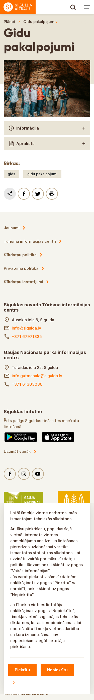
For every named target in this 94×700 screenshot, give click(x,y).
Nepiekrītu (57, 669)
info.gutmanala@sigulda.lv (37, 375)
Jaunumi (12, 227)
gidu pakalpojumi (42, 174)
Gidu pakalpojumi (39, 21)
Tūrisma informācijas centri (30, 241)
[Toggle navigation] (87, 7)
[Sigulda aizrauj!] (40, 7)
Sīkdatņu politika (20, 254)
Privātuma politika (21, 268)
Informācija (27, 128)
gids (11, 174)
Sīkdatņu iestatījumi (23, 281)
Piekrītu (22, 669)
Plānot (9, 21)
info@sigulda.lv (26, 328)
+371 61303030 (27, 384)
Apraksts (25, 143)
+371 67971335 (27, 336)
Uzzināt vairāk (17, 451)
